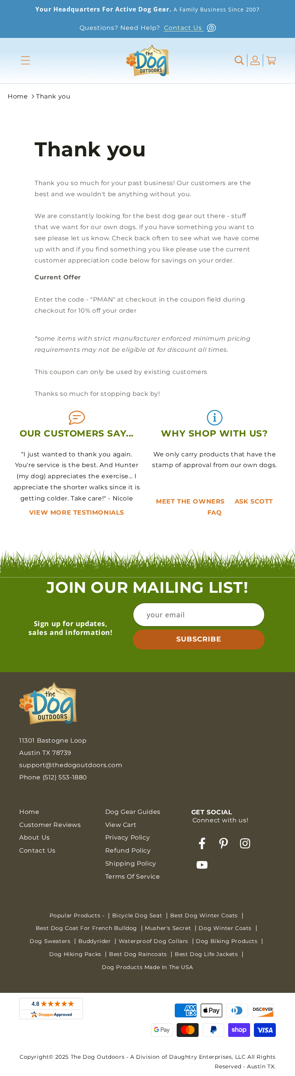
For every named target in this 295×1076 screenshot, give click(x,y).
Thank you (53, 96)
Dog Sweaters (51, 941)
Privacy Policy (127, 837)
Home (18, 96)
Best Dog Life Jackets (207, 954)
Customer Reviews (50, 824)
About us (34, 837)
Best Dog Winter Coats (205, 915)
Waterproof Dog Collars (154, 941)
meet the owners (191, 501)
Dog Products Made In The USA (147, 967)
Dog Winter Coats (226, 928)
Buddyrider (95, 941)
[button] (25, 60)
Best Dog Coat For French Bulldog (87, 928)
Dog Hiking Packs (76, 954)
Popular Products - (78, 915)
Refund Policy (128, 850)
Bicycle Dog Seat (138, 915)
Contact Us (184, 27)
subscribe (198, 639)
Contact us (37, 850)
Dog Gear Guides (133, 811)
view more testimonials (76, 512)
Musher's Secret (169, 928)
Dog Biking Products (227, 941)
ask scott (254, 501)
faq (214, 512)
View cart (120, 824)
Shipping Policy (130, 863)
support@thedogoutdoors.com (71, 765)
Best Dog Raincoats (139, 954)
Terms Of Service (132, 876)
